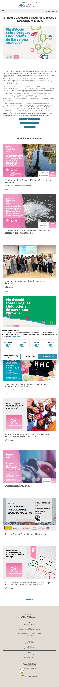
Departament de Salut (29, 656)
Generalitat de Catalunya (29, 657)
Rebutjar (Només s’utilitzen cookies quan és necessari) (11, 356)
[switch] (22, 345)
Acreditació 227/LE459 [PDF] (30, 668)
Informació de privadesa (29, 645)
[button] (3, 11)
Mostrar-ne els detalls (48, 351)
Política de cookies (30, 647)
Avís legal (30, 646)
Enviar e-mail (30, 635)
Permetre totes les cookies (48, 356)
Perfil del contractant (29, 643)
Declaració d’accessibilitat (29, 648)
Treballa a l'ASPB (30, 642)
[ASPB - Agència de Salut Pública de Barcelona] (29, 616)
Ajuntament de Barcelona (29, 654)
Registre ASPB (30, 641)
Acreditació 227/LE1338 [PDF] (30, 667)
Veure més (29, 599)
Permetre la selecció (29, 356)
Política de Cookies (15, 336)
